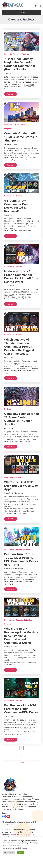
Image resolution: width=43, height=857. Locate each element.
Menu (23, 12)
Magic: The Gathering (19, 835)
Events (12, 157)
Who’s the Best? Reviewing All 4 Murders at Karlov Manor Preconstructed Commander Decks (21, 635)
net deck (25, 511)
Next (22, 762)
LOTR (28, 732)
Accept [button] (20, 852)
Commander (13, 86)
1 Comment (19, 493)
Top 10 (11, 584)
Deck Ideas (8, 477)
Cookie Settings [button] (9, 852)
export (26, 508)
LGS (30, 157)
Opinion (18, 549)
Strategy (27, 441)
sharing (31, 511)
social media (8, 513)
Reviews (25, 54)
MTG (29, 86)
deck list (20, 508)
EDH (20, 230)
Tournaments (24, 160)
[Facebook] (4, 816)
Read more (10, 94)
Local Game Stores (11, 125)
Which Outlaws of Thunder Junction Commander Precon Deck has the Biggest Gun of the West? (19, 346)
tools (14, 513)
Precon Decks (22, 299)
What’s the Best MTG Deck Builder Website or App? (21, 485)
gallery (32, 508)
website (25, 513)
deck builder (13, 508)
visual (19, 513)
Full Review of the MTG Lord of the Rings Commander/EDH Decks (21, 709)
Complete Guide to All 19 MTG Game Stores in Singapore (20, 137)
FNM (16, 157)
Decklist (25, 581)
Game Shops (23, 157)
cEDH (11, 581)
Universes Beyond (15, 734)
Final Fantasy (22, 86)
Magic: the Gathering (12, 54)
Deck (19, 732)
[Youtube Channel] (8, 816)
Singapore (8, 129)
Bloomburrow (13, 230)
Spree (21, 441)
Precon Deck (27, 230)
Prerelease (7, 160)
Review (30, 299)
